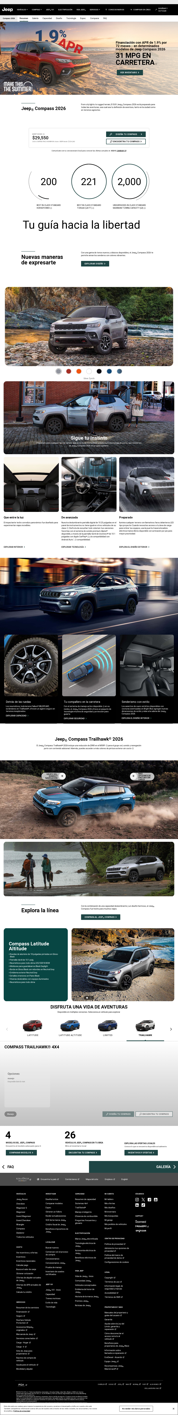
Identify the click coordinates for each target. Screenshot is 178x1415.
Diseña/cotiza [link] (52, 1199)
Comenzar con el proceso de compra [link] (57, 1253)
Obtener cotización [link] (24, 1273)
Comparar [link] (94, 18)
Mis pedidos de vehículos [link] (116, 1224)
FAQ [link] (105, 18)
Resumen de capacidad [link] (85, 1199)
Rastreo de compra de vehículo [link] (26, 1359)
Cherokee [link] (20, 1204)
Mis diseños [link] (110, 1207)
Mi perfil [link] (108, 1228)
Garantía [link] (108, 1319)
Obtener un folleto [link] (54, 1212)
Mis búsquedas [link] (111, 1216)
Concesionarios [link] (52, 1259)
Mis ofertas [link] (110, 1203)
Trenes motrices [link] (53, 1298)
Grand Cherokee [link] (23, 1220)
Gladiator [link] (20, 1233)
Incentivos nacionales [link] (25, 1261)
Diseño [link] (59, 18)
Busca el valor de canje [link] (26, 1269)
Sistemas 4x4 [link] (81, 1203)
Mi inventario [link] (110, 1212)
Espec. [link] (83, 18)
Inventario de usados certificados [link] (55, 1272)
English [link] (124, 1179)
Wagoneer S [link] (21, 1208)
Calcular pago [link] (22, 1265)
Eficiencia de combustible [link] (86, 1216)
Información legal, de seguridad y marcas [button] (114, 1287)
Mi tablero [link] (109, 1199)
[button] (22, 9)
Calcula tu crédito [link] (24, 1292)
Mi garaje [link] (109, 1220)
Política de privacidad (21, 1411)
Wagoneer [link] (20, 1212)
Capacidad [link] (47, 18)
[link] (7, 9)
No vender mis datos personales (136, 1409)
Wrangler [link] (20, 1224)
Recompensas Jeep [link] (114, 1367)
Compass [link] (20, 1229)
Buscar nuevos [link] (52, 1248)
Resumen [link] (24, 18)
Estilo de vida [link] (51, 1303)
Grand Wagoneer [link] (23, 1216)
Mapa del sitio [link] (92, 1179)
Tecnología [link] (71, 18)
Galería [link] (35, 18)
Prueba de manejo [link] (54, 1267)
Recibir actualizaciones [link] (56, 1216)
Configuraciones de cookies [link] (117, 1262)
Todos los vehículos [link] (25, 1237)
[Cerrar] (173, 1409)
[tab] (32, 1028)
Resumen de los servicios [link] (27, 1308)
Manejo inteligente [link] (83, 1212)
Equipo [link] (110, 1361)
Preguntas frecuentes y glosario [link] (85, 1221)
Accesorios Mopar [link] (24, 1328)
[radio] (59, 371)
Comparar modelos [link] (54, 1203)
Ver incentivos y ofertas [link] (27, 1253)
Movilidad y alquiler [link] (24, 1369)
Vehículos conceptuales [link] (85, 1285)
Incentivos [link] (20, 1257)
